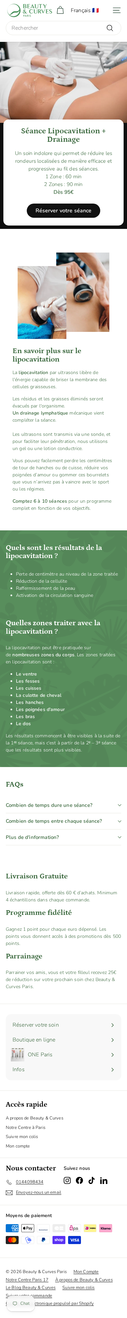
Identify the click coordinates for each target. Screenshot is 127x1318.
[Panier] (60, 10)
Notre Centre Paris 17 (27, 1280)
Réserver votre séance (64, 210)
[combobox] (63, 28)
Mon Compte (86, 1272)
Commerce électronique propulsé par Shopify (50, 1303)
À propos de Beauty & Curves (84, 1280)
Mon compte (18, 1146)
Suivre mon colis (22, 1137)
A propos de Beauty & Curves (34, 1118)
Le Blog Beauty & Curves (31, 1288)
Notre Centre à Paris (25, 1128)
